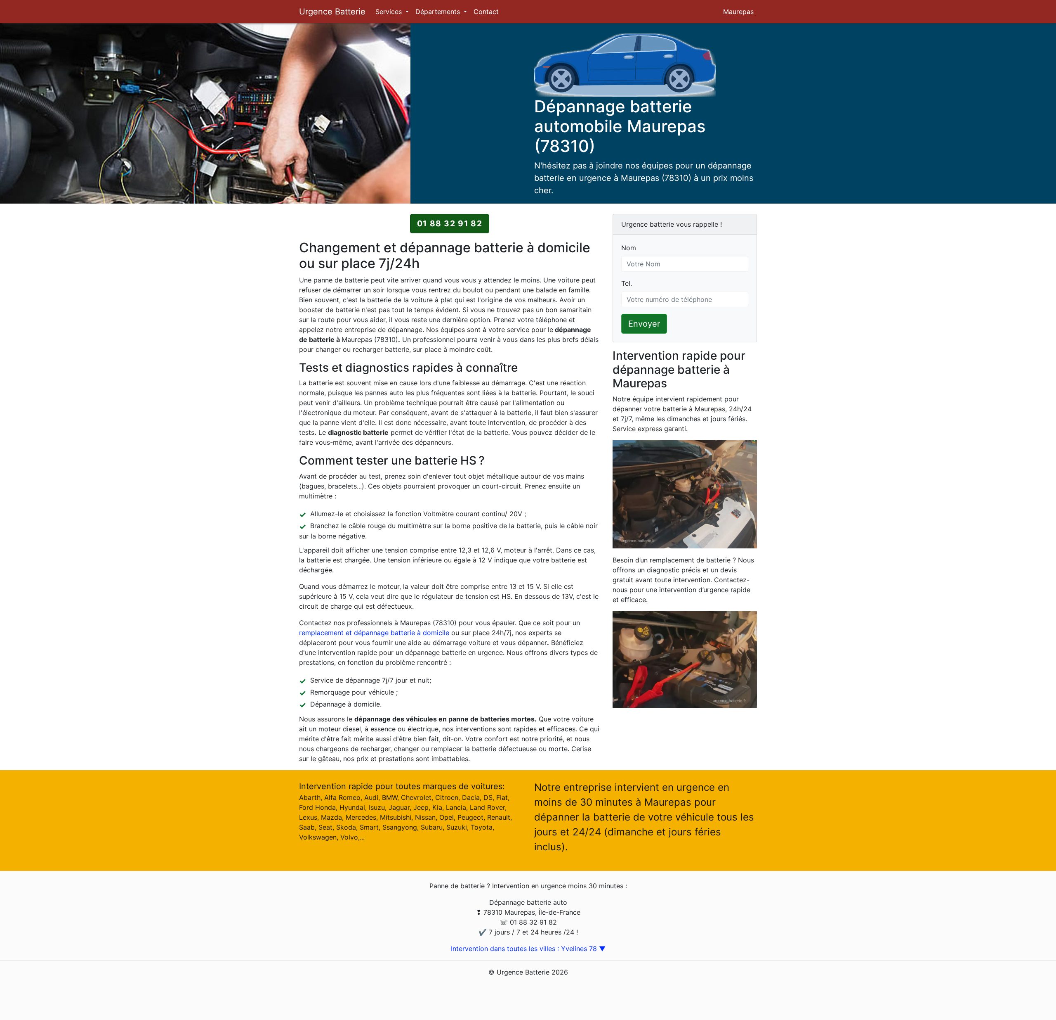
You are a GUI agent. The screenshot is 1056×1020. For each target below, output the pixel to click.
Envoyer (644, 324)
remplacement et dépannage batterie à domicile (374, 633)
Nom (628, 248)
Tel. (626, 283)
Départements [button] (438, 11)
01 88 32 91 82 (449, 223)
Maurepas (738, 11)
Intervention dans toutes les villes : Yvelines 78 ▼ (528, 948)
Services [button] (389, 11)
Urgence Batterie (332, 12)
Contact (486, 11)
